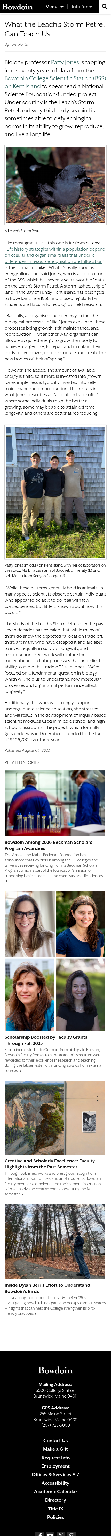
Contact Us (55, 1440)
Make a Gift (55, 1449)
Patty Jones (65, 62)
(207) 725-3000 (55, 1425)
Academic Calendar (55, 1491)
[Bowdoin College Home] (17, 6)
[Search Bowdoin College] (105, 6)
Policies (55, 1517)
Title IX (55, 1508)
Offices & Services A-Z (56, 1474)
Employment (55, 1466)
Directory (55, 1500)
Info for (80, 6)
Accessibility (55, 1483)
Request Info (56, 1457)
